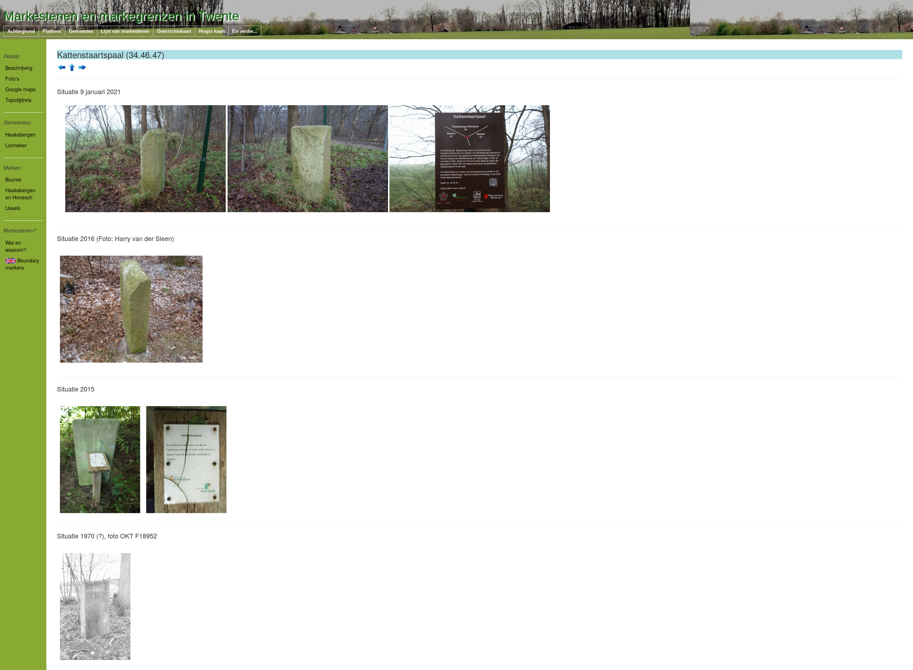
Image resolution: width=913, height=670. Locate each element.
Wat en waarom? (15, 246)
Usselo (13, 207)
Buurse (13, 179)
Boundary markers (22, 264)
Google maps (20, 89)
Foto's (12, 78)
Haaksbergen (20, 134)
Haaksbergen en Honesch (20, 193)
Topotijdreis (18, 99)
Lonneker (16, 145)
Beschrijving (18, 67)
